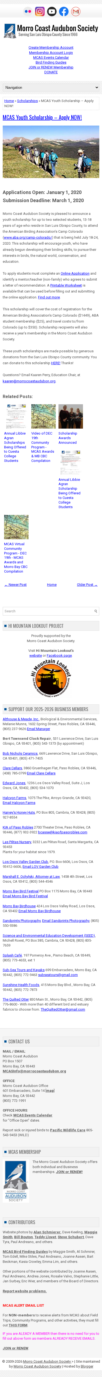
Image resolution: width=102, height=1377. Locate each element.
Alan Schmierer (47, 1232)
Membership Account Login (51, 53)
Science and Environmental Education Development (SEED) (49, 936)
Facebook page (59, 655)
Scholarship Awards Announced (67, 438)
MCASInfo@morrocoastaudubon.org (34, 1071)
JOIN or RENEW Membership (51, 67)
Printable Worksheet (66, 285)
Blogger (87, 1366)
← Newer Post (15, 585)
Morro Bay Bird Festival (21, 891)
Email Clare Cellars (41, 773)
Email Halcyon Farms (19, 803)
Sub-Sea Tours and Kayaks (24, 970)
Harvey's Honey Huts (19, 812)
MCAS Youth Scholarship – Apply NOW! (42, 117)
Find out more (49, 297)
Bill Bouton (23, 1237)
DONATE (51, 72)
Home (9, 101)
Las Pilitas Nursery (17, 842)
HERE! (55, 363)
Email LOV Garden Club (40, 867)
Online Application (75, 273)
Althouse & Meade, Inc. (21, 719)
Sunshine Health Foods (21, 985)
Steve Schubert (71, 1237)
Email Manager (38, 729)
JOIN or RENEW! (69, 1172)
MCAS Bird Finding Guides (25, 1252)
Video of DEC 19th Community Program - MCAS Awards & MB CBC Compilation (42, 447)
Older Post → (87, 585)
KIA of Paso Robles (18, 827)
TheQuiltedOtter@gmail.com (63, 1009)
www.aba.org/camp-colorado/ (28, 237)
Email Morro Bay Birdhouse (39, 911)
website (35, 655)
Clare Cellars (12, 768)
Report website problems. (25, 1291)
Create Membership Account (51, 47)
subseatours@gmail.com (58, 975)
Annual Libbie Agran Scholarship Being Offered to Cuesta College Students (69, 493)
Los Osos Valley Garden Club (25, 862)
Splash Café (12, 955)
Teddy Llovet (45, 1237)
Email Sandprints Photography (65, 921)
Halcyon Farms (14, 798)
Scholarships (27, 101)
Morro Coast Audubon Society (47, 1361)
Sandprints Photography (22, 921)
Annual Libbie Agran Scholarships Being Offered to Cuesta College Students (15, 447)
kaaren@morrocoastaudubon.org (29, 381)
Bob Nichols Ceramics (20, 753)
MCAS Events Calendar (51, 57)
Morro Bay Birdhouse (19, 906)
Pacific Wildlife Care (67, 1130)
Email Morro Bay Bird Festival (25, 896)
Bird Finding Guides (51, 62)
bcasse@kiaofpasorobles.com (62, 832)
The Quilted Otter (16, 999)
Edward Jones (14, 783)
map (50, 1091)
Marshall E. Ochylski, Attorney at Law (31, 877)
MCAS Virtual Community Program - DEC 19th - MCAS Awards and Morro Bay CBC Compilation (15, 557)
